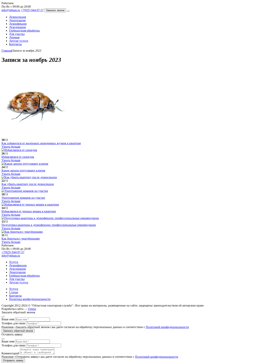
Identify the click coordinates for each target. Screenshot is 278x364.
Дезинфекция (17, 23)
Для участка (17, 34)
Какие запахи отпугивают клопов (23, 170)
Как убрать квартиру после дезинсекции (28, 184)
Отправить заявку (13, 360)
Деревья (14, 37)
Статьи (13, 292)
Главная (7, 50)
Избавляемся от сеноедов (18, 156)
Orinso (32, 308)
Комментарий (10, 353)
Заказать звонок (55, 10)
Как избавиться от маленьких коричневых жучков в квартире (41, 143)
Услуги (13, 262)
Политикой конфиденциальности (167, 327)
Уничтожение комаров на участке (23, 197)
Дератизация (17, 20)
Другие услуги (18, 40)
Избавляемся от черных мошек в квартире (29, 211)
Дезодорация (17, 27)
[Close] (3, 316)
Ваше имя (8, 319)
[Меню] (68, 11)
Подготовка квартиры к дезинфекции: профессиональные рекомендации (49, 225)
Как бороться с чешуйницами (21, 238)
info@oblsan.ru (11, 10)
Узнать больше (11, 146)
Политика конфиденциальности (29, 299)
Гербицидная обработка (24, 30)
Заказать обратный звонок (18, 330)
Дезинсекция (17, 17)
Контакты (15, 44)
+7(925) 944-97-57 (32, 10)
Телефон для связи (13, 323)
